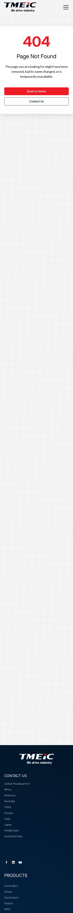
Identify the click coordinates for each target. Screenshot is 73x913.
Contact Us (36, 101)
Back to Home (36, 91)
